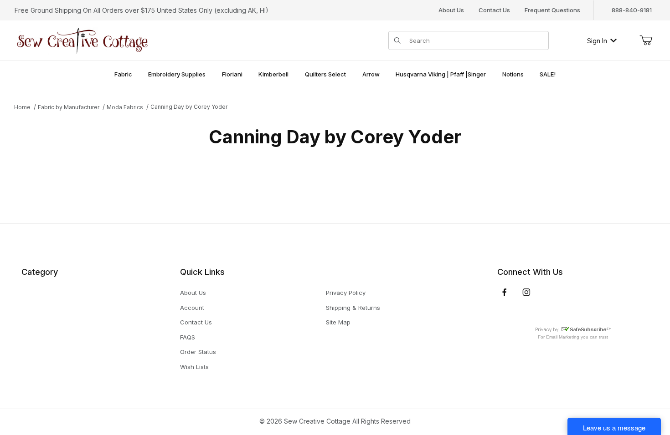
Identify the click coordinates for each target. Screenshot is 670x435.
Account (192, 307)
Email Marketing (562, 336)
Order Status (198, 351)
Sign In (597, 41)
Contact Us (494, 10)
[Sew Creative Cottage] (82, 40)
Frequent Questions (552, 10)
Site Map (338, 322)
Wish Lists (194, 366)
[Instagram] (526, 292)
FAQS (187, 337)
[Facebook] (504, 292)
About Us (451, 10)
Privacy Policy (346, 292)
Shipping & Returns (353, 307)
